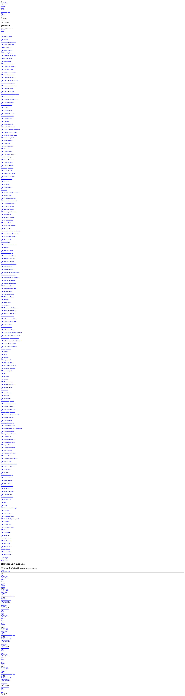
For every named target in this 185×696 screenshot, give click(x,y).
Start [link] (2, 594)
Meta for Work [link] (4, 592)
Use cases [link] (3, 606)
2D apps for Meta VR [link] (6, 602)
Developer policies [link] (5, 609)
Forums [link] (2, 613)
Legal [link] (2, 610)
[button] (92, 1)
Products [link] (3, 587)
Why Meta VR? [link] (4, 598)
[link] (3, 2)
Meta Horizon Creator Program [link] (8, 596)
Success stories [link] (4, 605)
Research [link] (3, 585)
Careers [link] (2, 584)
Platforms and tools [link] (5, 601)
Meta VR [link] (3, 579)
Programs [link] (3, 593)
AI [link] (1, 580)
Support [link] (2, 614)
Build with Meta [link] (4, 576)
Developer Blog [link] (4, 589)
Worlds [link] (2, 581)
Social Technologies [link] (5, 577)
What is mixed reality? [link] (6, 600)
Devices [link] (2, 603)
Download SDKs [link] (5, 590)
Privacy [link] (2, 611)
